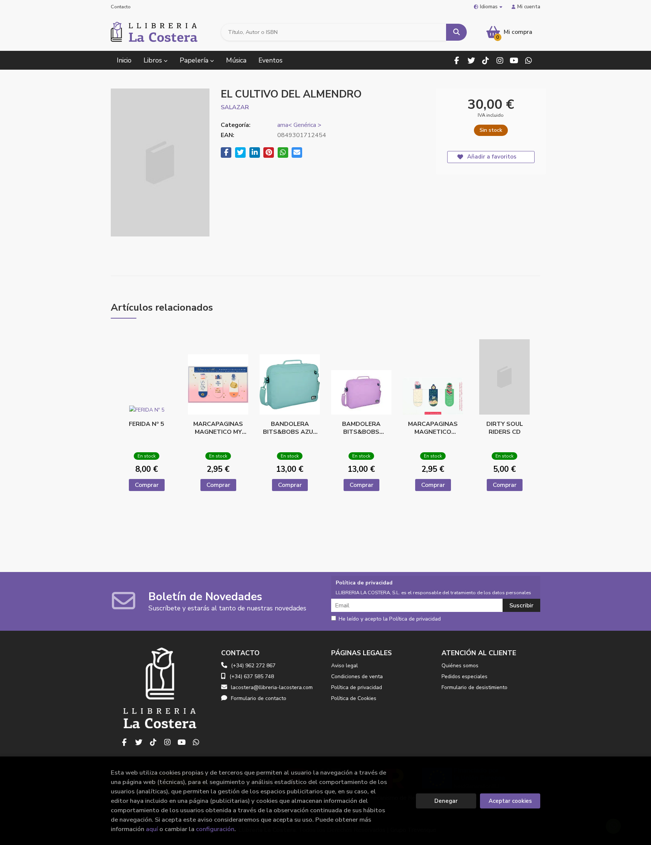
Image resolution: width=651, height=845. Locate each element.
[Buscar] (456, 32)
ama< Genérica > (299, 125)
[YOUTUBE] (514, 60)
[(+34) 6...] (528, 60)
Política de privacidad (356, 687)
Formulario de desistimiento (474, 687)
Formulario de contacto (258, 698)
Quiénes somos (460, 665)
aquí (152, 829)
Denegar (446, 801)
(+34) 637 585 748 (251, 676)
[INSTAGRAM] (500, 60)
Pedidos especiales (464, 676)
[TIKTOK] (485, 60)
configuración (215, 829)
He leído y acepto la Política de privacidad (390, 619)
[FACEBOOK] (457, 60)
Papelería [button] (195, 60)
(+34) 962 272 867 (253, 665)
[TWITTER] (471, 60)
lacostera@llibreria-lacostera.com (272, 687)
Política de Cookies (353, 698)
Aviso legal (344, 665)
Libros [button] (154, 60)
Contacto (121, 6)
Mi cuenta (528, 6)
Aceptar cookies (510, 801)
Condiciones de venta (357, 676)
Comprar (147, 485)
